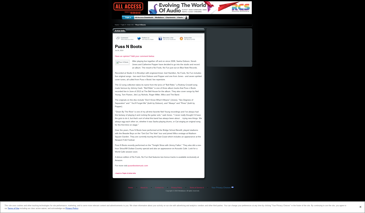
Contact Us (159, 188)
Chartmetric (171, 18)
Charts (180, 18)
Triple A (128, 18)
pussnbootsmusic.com (138, 165)
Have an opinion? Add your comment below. (135, 56)
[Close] (360, 207)
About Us (144, 188)
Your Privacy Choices (221, 187)
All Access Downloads (144, 18)
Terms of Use (13, 208)
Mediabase (159, 18)
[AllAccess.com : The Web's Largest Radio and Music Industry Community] (121, 8)
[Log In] (186, 17)
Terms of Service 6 (197, 188)
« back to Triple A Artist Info (125, 173)
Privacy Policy (176, 188)
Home (117, 25)
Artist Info (130, 25)
